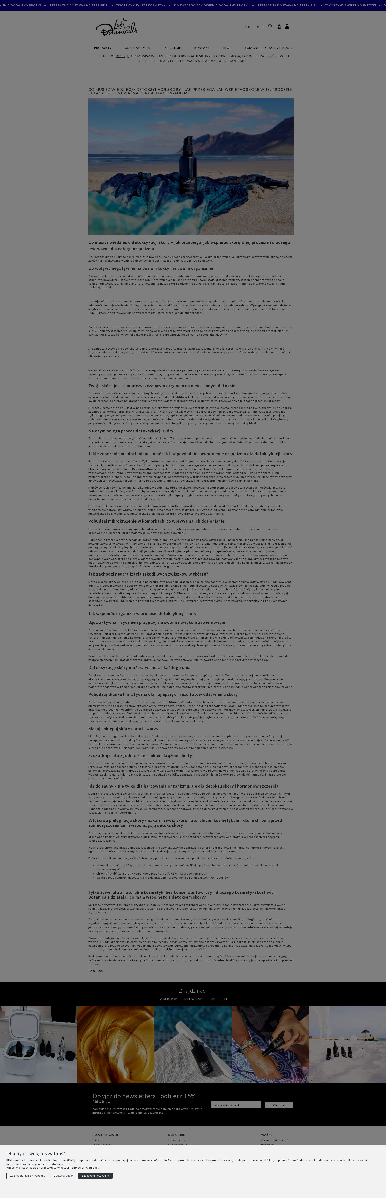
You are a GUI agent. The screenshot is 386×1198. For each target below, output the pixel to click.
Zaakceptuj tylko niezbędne (27, 1175)
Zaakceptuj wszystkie (95, 1175)
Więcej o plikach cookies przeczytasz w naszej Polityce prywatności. (52, 1167)
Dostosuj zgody (64, 1175)
